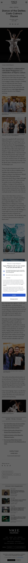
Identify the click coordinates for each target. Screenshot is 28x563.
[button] (14, 278)
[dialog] (14, 281)
